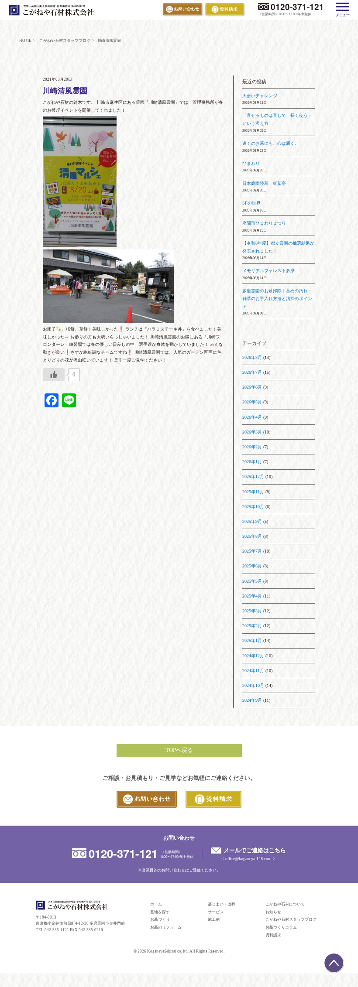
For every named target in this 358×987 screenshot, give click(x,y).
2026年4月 (252, 417)
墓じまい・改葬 (221, 904)
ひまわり (251, 163)
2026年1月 (252, 461)
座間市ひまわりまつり (264, 223)
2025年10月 (253, 506)
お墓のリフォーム (166, 927)
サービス (216, 912)
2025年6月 (252, 566)
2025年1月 (252, 640)
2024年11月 (253, 670)
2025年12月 (253, 476)
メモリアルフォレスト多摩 (268, 270)
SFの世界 (251, 203)
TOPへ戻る (179, 750)
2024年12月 (253, 655)
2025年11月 (253, 491)
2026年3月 (252, 432)
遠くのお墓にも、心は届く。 (270, 143)
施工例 (214, 919)
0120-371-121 (297, 7)
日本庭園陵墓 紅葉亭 (264, 183)
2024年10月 (253, 685)
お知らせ (273, 912)
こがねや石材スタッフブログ (291, 919)
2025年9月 (252, 521)
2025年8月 (252, 536)
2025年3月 (252, 610)
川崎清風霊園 (65, 91)
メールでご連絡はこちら (255, 850)
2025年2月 (252, 625)
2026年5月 (252, 402)
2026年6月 (252, 387)
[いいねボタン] (54, 374)
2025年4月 (252, 596)
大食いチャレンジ (259, 95)
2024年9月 (252, 700)
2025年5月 (252, 581)
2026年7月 (252, 372)
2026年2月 (252, 446)
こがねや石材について (285, 904)
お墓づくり (160, 919)
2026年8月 (252, 357)
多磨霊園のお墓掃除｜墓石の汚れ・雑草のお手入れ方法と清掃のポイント (277, 298)
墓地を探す (160, 912)
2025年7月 (252, 551)
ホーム (156, 904)
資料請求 (273, 935)
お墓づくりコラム (281, 927)
